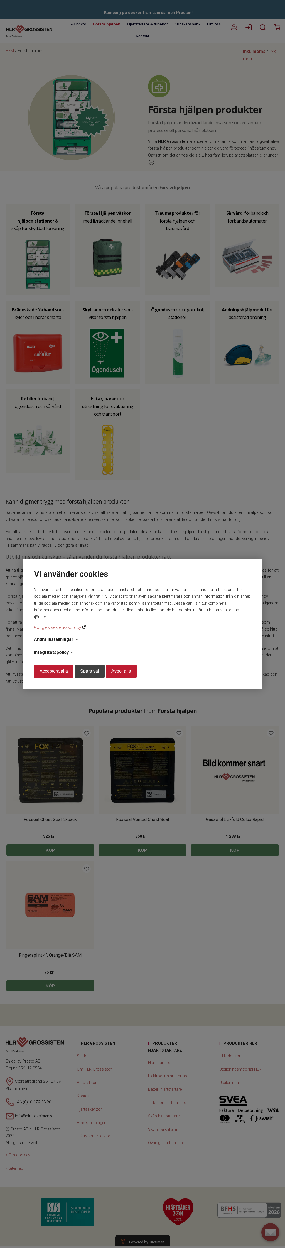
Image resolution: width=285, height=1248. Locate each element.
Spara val (89, 671)
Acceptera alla (54, 671)
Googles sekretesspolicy (58, 627)
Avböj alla (121, 671)
